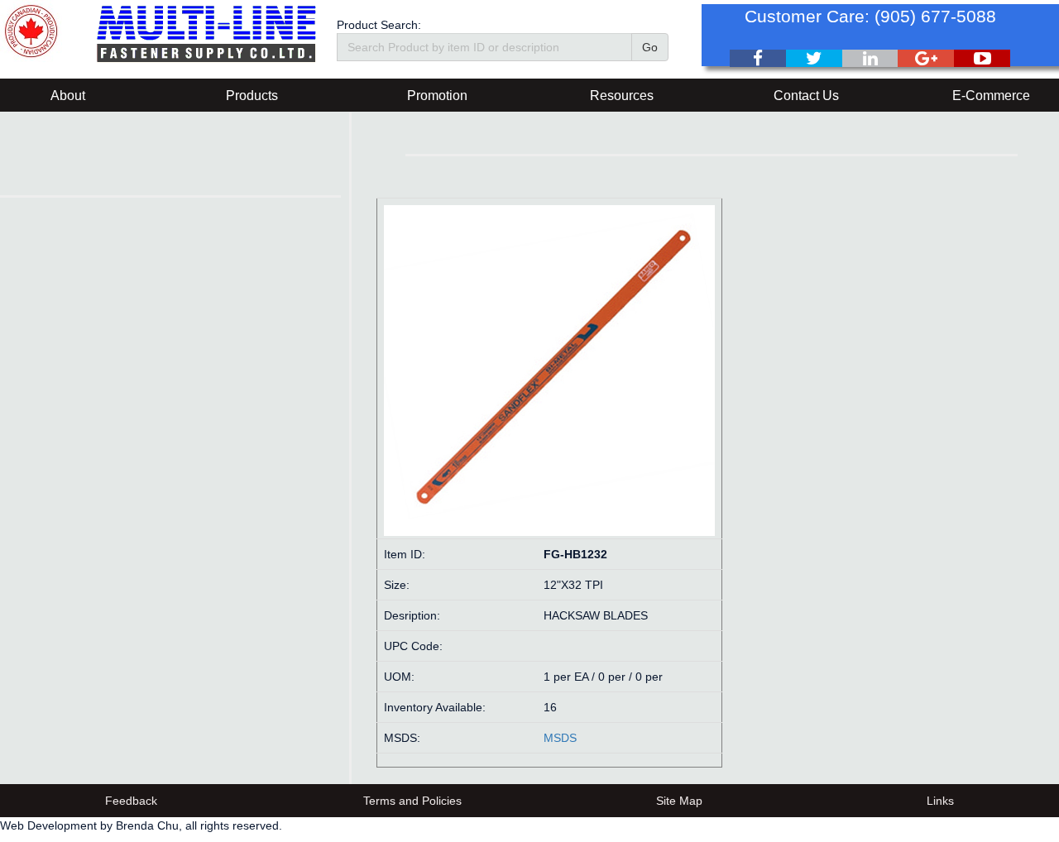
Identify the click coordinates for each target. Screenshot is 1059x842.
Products (252, 96)
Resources (622, 96)
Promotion (437, 96)
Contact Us (806, 96)
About (67, 96)
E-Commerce (991, 96)
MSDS (560, 737)
